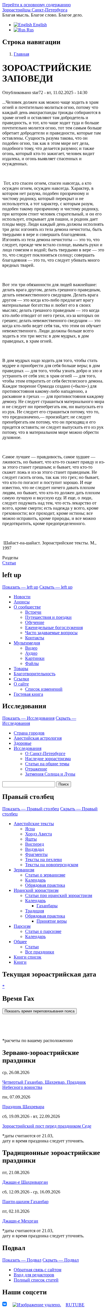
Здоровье (22, 743)
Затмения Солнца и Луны (50, 774)
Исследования (27, 748)
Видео (31, 648)
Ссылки (21, 678)
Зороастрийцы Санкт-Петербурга (34, 9)
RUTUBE (75, 1304)
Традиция (34, 910)
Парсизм (22, 926)
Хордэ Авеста (38, 833)
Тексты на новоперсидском (51, 864)
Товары (21, 668)
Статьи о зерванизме (45, 874)
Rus (29, 29)
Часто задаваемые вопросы (51, 632)
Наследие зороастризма (48, 758)
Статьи (9, 562)
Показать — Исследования (28, 718)
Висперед (34, 844)
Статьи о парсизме (43, 931)
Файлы (32, 663)
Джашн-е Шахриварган (25, 1182)
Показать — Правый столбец (30, 808)
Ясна (30, 828)
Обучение (34, 622)
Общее (20, 941)
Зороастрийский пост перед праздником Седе (46, 1126)
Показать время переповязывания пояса (39, 1011)
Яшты (31, 839)
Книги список (27, 957)
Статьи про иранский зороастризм (58, 895)
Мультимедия (27, 642)
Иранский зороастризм (36, 890)
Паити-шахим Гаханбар (25, 1201)
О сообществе (27, 607)
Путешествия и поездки (48, 617)
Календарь (35, 880)
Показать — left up (20, 587)
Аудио (31, 653)
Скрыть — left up (55, 587)
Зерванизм (24, 869)
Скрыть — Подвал (61, 1260)
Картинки (35, 658)
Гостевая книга (28, 694)
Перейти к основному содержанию (36, 4)
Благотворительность (34, 673)
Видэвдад (34, 849)
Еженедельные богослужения (54, 627)
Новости (22, 596)
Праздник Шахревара (23, 1106)
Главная (21, 54)
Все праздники (39, 951)
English (39, 24)
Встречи (33, 612)
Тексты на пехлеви (43, 859)
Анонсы (22, 601)
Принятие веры (52, 921)
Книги (20, 962)
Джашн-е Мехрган (20, 1221)
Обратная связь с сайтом (37, 1269)
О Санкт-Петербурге (45, 753)
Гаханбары (47, 905)
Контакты (34, 637)
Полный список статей (36, 1280)
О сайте (21, 684)
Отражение (36, 768)
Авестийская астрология (38, 738)
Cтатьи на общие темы (47, 763)
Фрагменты (36, 854)
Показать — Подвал (21, 1260)
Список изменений (43, 689)
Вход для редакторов (34, 1274)
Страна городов (29, 733)
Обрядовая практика (45, 885)
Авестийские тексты (34, 823)
